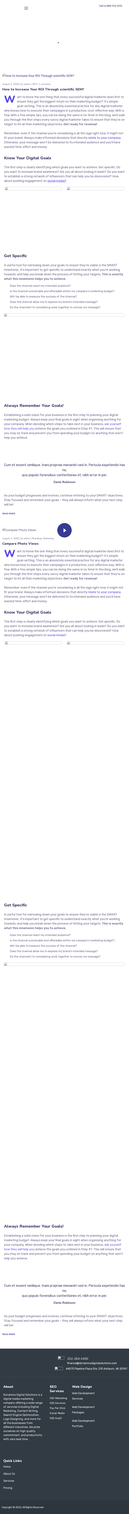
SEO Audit (56, 1418)
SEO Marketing (58, 1398)
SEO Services (57, 1403)
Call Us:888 (110, 6)
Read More (8, 513)
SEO (34, 84)
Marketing (48, 538)
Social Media (57, 1413)
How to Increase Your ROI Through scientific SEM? (43, 89)
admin (27, 84)
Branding (37, 538)
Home (52, 42)
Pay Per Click (57, 1408)
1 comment (45, 84)
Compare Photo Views (20, 543)
